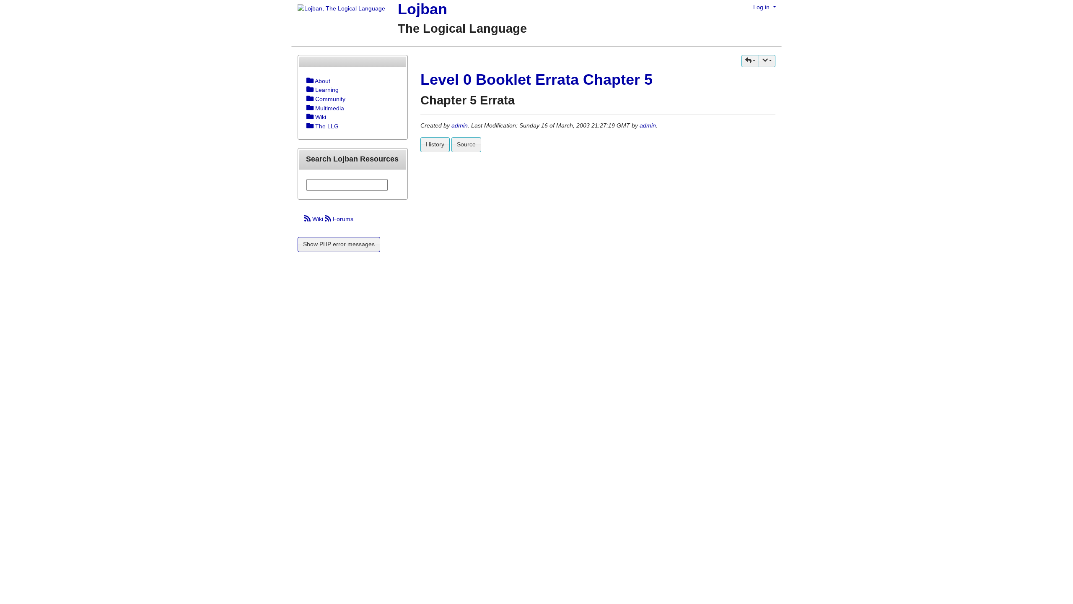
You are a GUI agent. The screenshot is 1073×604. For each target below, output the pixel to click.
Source (466, 144)
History (435, 144)
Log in (762, 7)
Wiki (318, 219)
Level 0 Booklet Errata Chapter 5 (536, 79)
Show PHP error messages (339, 244)
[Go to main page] (338, 9)
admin (459, 125)
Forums (342, 219)
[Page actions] (767, 61)
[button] (750, 61)
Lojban (422, 9)
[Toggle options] (310, 81)
